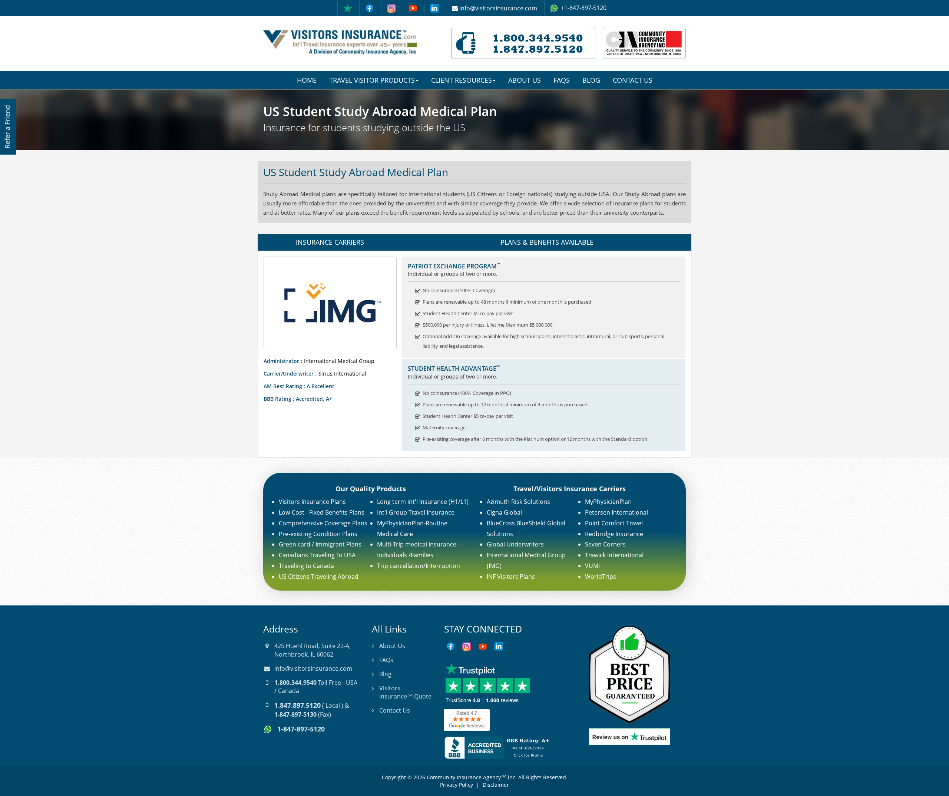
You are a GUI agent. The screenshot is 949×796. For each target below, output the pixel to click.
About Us (524, 80)
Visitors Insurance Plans (312, 502)
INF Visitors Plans (511, 576)
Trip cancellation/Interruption (418, 566)
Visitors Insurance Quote (405, 692)
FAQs (561, 80)
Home (307, 80)
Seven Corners (605, 544)
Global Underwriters (515, 544)
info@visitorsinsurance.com (313, 668)
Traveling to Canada (306, 566)
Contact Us (632, 80)
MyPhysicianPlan (608, 502)
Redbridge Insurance (614, 534)
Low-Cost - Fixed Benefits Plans (321, 512)
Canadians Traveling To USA (317, 555)
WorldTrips (600, 576)
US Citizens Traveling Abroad (318, 576)
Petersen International (616, 512)
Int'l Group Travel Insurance (415, 512)
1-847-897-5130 (295, 714)
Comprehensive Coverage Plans (323, 523)
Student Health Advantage (454, 368)
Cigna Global (504, 512)
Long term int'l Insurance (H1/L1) (423, 502)
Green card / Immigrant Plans (320, 544)
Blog (591, 80)
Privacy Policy (456, 784)
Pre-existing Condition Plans (318, 534)
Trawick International (614, 555)
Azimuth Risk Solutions (518, 502)
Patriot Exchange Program (454, 266)
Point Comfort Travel (614, 523)
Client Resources (461, 80)
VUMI (592, 566)
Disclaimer (496, 784)
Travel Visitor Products (372, 80)
